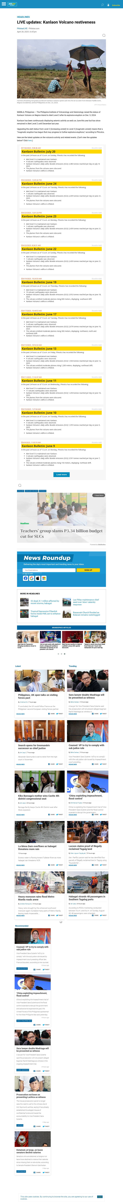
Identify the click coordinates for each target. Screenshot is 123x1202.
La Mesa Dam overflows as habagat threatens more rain (37, 848)
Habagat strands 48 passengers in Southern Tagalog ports (87, 898)
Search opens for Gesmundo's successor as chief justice (34, 747)
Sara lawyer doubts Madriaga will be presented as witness (86, 696)
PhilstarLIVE (22, 28)
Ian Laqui (73, 904)
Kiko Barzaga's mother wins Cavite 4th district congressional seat (38, 797)
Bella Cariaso (75, 702)
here (30, 140)
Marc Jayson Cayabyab (78, 853)
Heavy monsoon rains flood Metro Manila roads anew (36, 898)
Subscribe (116, 5)
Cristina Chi (24, 702)
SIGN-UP (88, 570)
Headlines (23, 16)
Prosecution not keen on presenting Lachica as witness (31, 1095)
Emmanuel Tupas (76, 803)
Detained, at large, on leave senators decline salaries (29, 1151)
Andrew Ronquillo (26, 904)
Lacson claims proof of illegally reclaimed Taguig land (85, 847)
